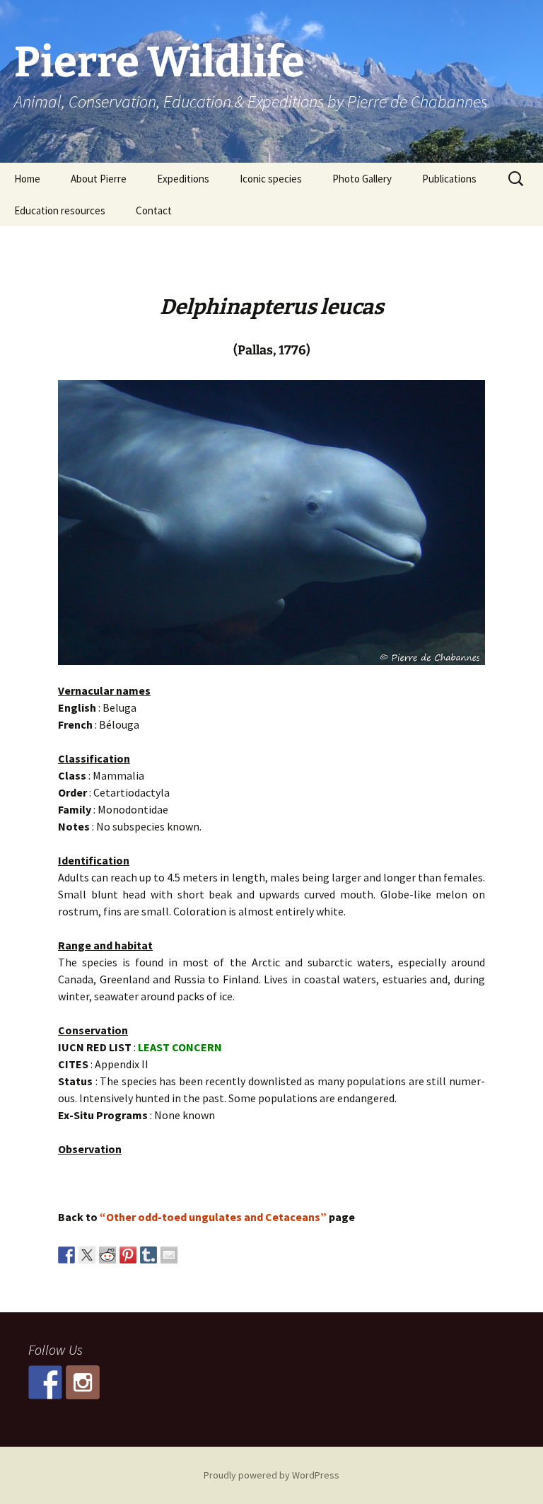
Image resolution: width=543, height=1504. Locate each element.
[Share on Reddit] (107, 1254)
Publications (449, 178)
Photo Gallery (362, 178)
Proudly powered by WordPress (271, 1475)
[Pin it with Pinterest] (127, 1254)
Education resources (59, 210)
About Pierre (99, 178)
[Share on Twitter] (86, 1254)
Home (27, 178)
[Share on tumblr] (148, 1254)
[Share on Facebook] (66, 1254)
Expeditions (183, 178)
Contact (154, 210)
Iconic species (271, 178)
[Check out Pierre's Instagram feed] (83, 1382)
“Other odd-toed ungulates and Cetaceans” (213, 1217)
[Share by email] (168, 1254)
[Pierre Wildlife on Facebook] (45, 1382)
